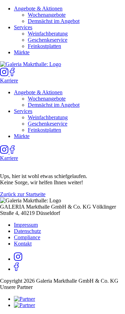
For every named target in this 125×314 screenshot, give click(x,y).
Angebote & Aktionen (38, 8)
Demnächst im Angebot (54, 21)
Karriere (9, 80)
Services (23, 27)
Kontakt (23, 244)
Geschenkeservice (47, 40)
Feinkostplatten (44, 46)
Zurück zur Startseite (22, 194)
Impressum (26, 225)
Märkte (22, 52)
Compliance (27, 237)
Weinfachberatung (48, 34)
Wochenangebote (47, 15)
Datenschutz (27, 231)
